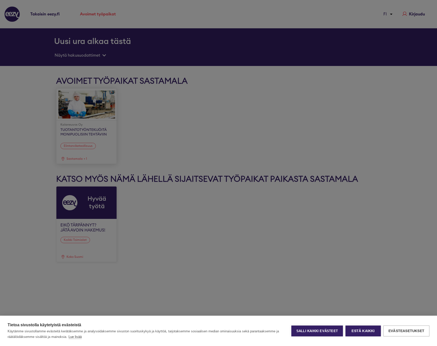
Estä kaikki (363, 331)
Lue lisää (75, 337)
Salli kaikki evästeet (317, 331)
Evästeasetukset (406, 331)
